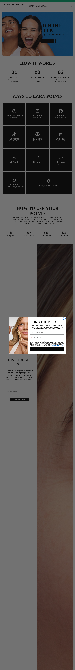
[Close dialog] (64, 318)
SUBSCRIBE (47, 349)
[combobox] (32, 337)
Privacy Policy (55, 345)
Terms (61, 345)
